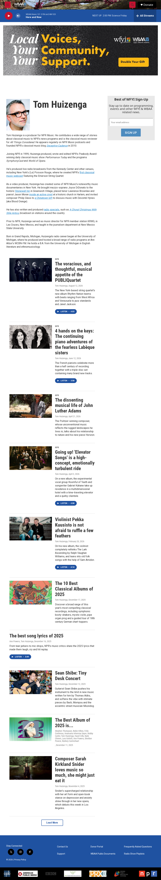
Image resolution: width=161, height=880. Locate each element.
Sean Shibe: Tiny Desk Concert (70, 675)
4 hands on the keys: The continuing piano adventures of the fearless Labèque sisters (74, 341)
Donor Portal (97, 847)
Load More (52, 822)
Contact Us (62, 847)
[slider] (23, 15)
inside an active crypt (41, 194)
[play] (8, 16)
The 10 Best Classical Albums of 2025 (74, 589)
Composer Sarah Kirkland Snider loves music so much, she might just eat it (74, 769)
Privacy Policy (20, 860)
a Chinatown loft (43, 197)
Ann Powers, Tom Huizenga (21, 641)
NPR (57, 259)
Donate (148, 4)
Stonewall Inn (22, 191)
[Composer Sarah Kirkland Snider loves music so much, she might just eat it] (30, 768)
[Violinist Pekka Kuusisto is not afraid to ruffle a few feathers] (30, 528)
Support (61, 854)
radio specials (51, 209)
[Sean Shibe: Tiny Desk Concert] (30, 682)
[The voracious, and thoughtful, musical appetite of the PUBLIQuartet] (30, 270)
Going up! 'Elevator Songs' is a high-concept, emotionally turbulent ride (74, 460)
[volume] (18, 15)
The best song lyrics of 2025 (36, 636)
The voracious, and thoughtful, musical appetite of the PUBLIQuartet (73, 272)
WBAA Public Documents (103, 854)
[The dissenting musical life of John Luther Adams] (30, 406)
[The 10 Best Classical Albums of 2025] (30, 592)
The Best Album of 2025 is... (72, 722)
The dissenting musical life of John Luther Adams (74, 405)
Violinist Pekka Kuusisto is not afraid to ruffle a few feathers (74, 528)
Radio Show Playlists (134, 854)
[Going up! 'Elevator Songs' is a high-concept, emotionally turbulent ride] (30, 458)
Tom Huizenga (61, 285)
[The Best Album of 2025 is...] (30, 729)
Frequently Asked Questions (138, 847)
